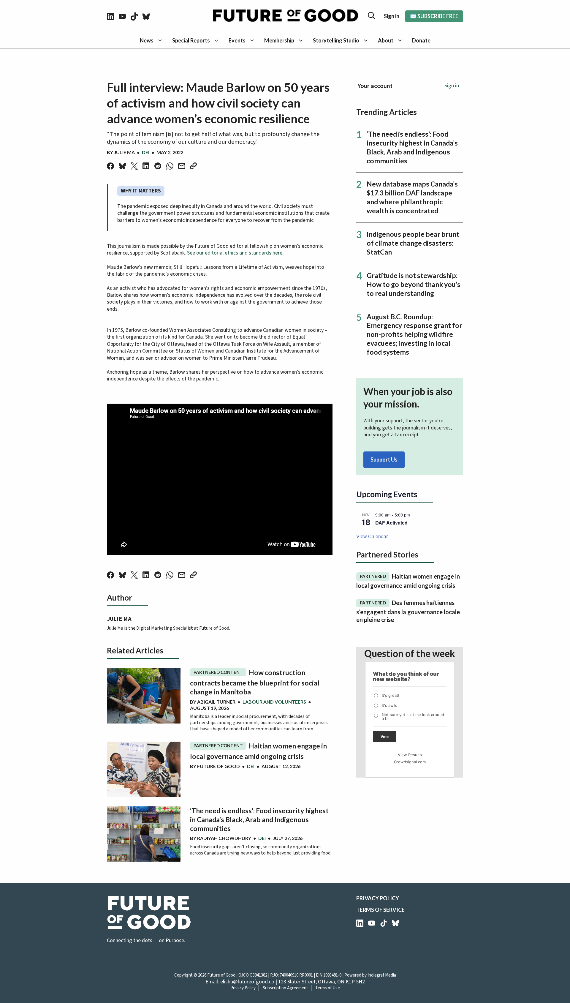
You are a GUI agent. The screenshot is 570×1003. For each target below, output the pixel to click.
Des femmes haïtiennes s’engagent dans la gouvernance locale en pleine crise (408, 611)
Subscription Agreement (285, 988)
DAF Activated (391, 522)
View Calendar (372, 536)
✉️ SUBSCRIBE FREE (434, 16)
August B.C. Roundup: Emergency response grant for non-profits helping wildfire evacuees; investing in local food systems (414, 334)
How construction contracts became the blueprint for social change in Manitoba (254, 682)
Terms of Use (327, 988)
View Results (410, 754)
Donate (421, 40)
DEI (145, 152)
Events (237, 40)
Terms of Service (380, 909)
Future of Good (218, 766)
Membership (279, 40)
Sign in (391, 16)
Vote (385, 737)
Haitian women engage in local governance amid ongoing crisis (258, 751)
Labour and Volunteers (274, 702)
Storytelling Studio (336, 40)
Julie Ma (124, 152)
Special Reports (191, 40)
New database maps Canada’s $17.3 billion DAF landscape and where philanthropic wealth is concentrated (412, 197)
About (385, 40)
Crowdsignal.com (410, 761)
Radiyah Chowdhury (224, 838)
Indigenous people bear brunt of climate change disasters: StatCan (413, 243)
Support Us (384, 459)
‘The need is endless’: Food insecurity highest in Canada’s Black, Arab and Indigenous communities (259, 819)
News (146, 40)
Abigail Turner (216, 702)
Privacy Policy (377, 898)
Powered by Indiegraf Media (370, 975)
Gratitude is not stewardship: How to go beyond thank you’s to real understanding (413, 284)
